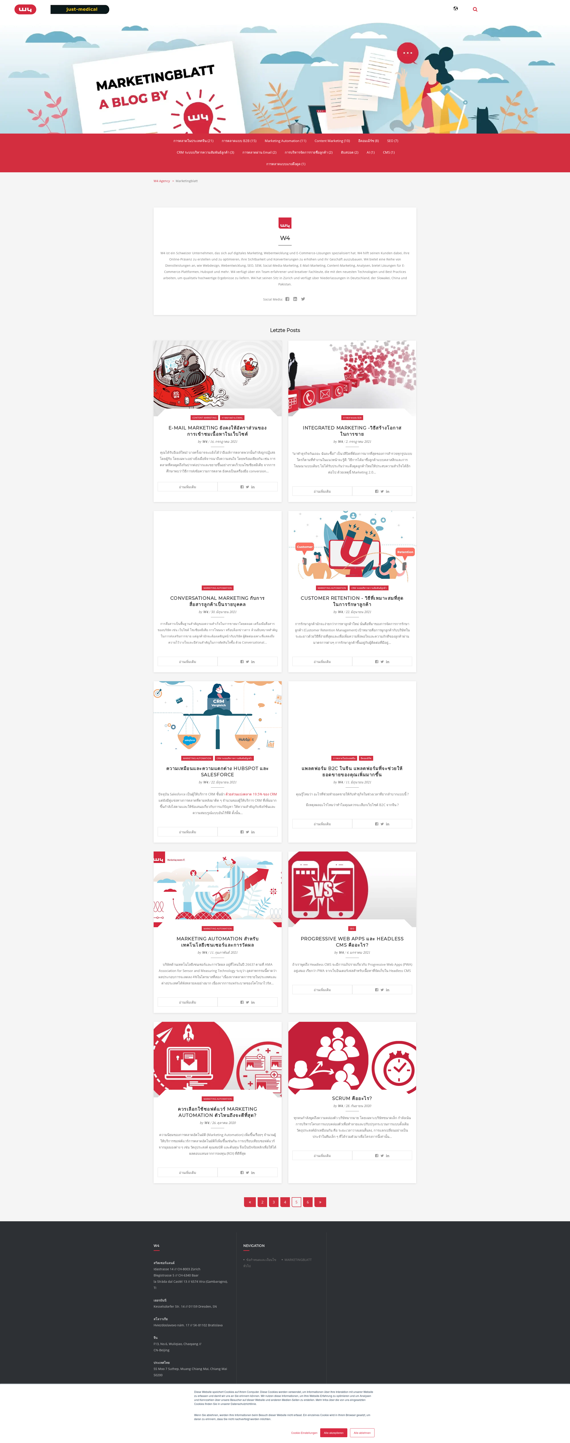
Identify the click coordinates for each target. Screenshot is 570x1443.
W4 (204, 441)
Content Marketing (332, 140)
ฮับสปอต (349, 152)
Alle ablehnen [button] (362, 1433)
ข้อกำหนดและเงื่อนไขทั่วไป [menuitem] (259, 1263)
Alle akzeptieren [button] (334, 1433)
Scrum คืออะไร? (352, 1098)
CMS (389, 152)
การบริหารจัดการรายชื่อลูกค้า (308, 152)
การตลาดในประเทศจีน (193, 140)
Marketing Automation (285, 140)
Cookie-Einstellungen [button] (304, 1433)
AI (371, 152)
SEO (392, 140)
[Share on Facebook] (242, 487)
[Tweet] (247, 487)
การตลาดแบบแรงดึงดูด (285, 164)
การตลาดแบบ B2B (239, 140)
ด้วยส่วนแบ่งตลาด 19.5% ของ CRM (251, 794)
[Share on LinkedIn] (252, 487)
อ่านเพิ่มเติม (187, 487)
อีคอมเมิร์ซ (368, 140)
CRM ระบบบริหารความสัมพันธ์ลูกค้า (205, 152)
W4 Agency (162, 181)
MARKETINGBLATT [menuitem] (298, 1260)
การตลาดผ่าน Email (259, 152)
